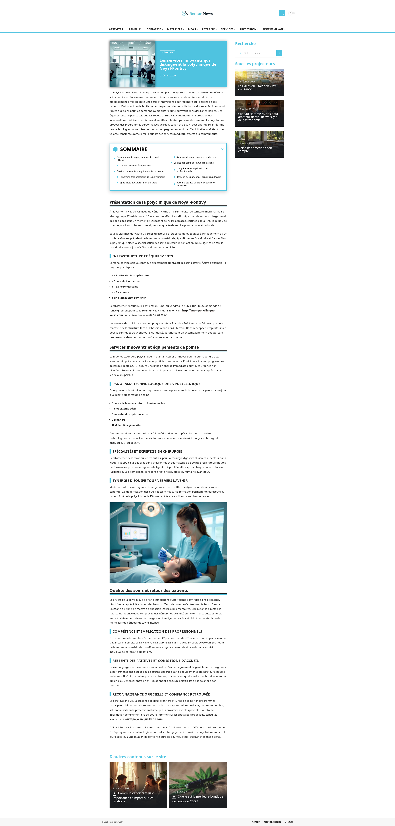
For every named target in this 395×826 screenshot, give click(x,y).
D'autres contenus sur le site (138, 756)
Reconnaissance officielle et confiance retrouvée (196, 184)
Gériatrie (167, 52)
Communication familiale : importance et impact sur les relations (134, 797)
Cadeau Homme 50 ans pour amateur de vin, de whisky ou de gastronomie (258, 117)
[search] (282, 13)
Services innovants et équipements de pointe (140, 171)
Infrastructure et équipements (136, 165)
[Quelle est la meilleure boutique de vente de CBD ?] (198, 785)
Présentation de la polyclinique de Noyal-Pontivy (138, 158)
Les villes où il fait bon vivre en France (257, 87)
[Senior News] (197, 13)
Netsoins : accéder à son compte (255, 149)
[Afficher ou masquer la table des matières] (185, 149)
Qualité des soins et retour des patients (193, 162)
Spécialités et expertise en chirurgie (138, 182)
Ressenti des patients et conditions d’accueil (199, 176)
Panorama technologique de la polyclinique (142, 176)
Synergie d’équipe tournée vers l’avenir (197, 157)
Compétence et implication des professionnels (193, 170)
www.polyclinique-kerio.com (144, 719)
